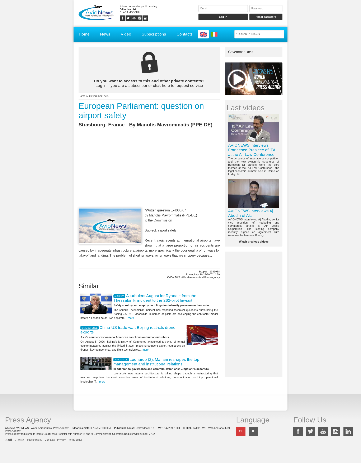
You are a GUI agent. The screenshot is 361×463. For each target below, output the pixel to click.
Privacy (61, 439)
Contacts (185, 34)
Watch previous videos (253, 241)
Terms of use (75, 439)
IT (253, 431)
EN (241, 431)
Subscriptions (154, 34)
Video (126, 34)
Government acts (98, 96)
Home (84, 34)
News (105, 34)
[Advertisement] (149, 175)
